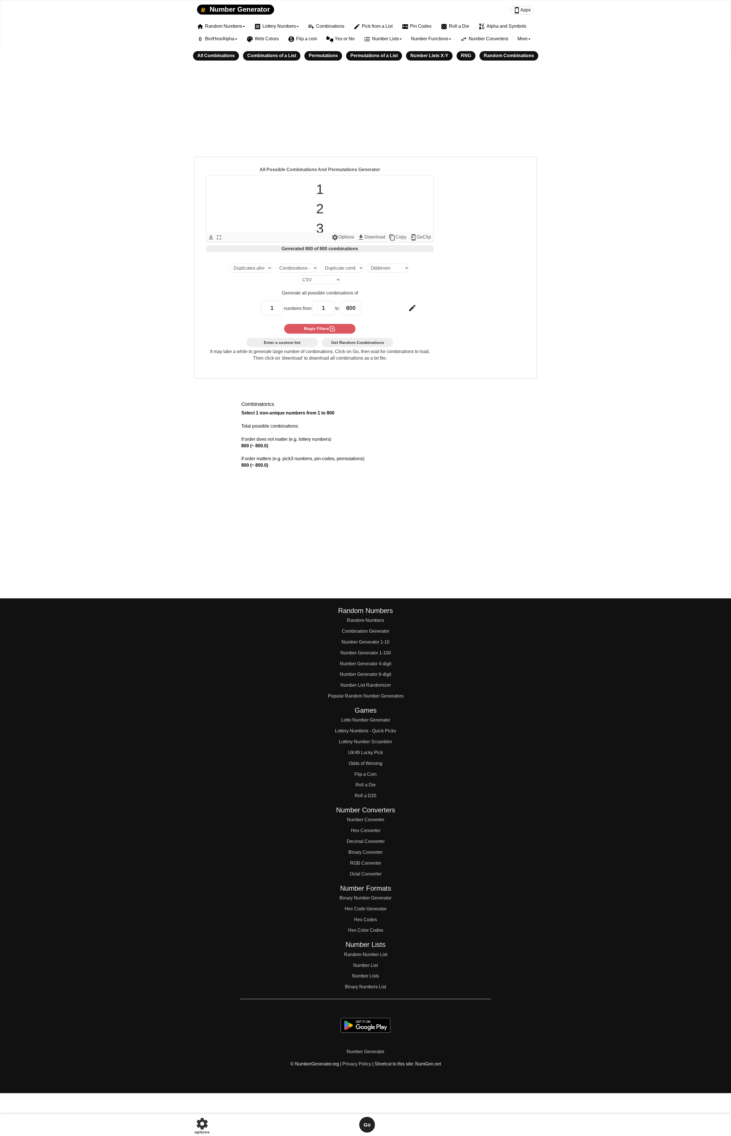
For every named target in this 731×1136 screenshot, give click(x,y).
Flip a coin (302, 39)
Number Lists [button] (381, 39)
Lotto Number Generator (365, 720)
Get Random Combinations (357, 342)
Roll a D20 (365, 795)
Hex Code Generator (366, 908)
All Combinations (216, 55)
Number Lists (365, 975)
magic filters (320, 328)
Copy (397, 237)
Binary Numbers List (365, 986)
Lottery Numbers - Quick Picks (365, 730)
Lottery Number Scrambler (365, 741)
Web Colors (262, 39)
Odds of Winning (365, 763)
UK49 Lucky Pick (365, 752)
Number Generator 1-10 (365, 642)
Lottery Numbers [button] (275, 26)
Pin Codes (416, 26)
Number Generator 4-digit (365, 663)
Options (343, 237)
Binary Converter (365, 852)
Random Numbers (365, 620)
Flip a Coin (365, 774)
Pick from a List (373, 26)
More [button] (522, 38)
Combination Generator (365, 631)
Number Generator (239, 9)
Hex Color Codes (365, 930)
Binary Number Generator (365, 897)
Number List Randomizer (365, 685)
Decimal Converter (366, 841)
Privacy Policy (356, 1063)
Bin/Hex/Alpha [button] (215, 39)
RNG (466, 55)
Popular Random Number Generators (365, 696)
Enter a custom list (282, 342)
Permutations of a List (374, 55)
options (202, 1125)
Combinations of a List (271, 55)
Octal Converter (365, 873)
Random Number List (365, 954)
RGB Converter (365, 863)
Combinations (326, 26)
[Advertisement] (365, 113)
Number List (365, 965)
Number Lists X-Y (429, 55)
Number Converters (484, 39)
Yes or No (340, 39)
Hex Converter (365, 830)
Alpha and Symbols (502, 26)
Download (371, 237)
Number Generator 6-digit (365, 674)
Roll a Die (455, 26)
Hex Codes (365, 919)
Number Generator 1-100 (365, 652)
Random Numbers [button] (219, 26)
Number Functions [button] (429, 38)
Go (367, 1125)
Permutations (323, 55)
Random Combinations (509, 55)
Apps (522, 10)
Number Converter (365, 819)
